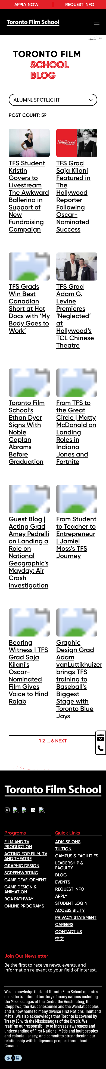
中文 (59, 938)
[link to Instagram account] (7, 810)
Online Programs (24, 906)
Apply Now (26, 4)
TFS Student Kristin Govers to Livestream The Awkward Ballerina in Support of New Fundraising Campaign (29, 196)
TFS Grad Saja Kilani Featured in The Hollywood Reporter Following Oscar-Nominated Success (73, 196)
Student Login (71, 903)
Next (61, 741)
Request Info (79, 4)
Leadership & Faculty (69, 865)
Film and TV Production (18, 844)
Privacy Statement (75, 917)
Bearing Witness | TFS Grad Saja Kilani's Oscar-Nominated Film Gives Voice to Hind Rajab (28, 671)
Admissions (67, 841)
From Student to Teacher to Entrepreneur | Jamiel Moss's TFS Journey (76, 537)
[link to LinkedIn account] (33, 810)
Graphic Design (21, 865)
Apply (61, 896)
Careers (64, 924)
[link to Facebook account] (24, 810)
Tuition (63, 848)
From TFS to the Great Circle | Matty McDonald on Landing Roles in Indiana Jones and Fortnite (76, 432)
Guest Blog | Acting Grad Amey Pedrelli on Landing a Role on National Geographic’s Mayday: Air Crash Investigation (29, 552)
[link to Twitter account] (15, 810)
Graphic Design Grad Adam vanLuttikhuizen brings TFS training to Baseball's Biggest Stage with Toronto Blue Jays (80, 679)
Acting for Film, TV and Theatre (25, 856)
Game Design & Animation (20, 889)
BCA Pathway (18, 899)
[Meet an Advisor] (100, 736)
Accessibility (70, 910)
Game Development (25, 879)
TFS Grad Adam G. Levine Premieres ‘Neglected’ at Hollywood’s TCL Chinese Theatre (75, 315)
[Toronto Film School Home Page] (33, 22)
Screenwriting (21, 872)
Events (62, 882)
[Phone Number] (100, 748)
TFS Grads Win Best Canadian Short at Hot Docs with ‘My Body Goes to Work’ (29, 308)
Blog (61, 875)
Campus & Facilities (76, 855)
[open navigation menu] (96, 22)
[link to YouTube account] (42, 810)
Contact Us (68, 931)
